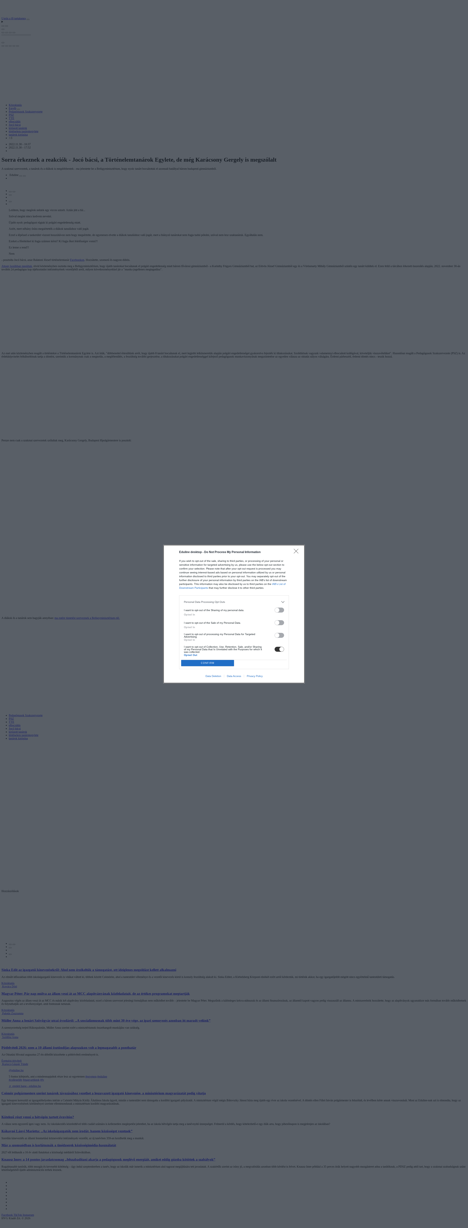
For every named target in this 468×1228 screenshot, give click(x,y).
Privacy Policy (255, 676)
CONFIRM (207, 663)
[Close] (297, 552)
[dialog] (234, 614)
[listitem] (234, 602)
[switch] (279, 610)
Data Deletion (213, 676)
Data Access (234, 676)
